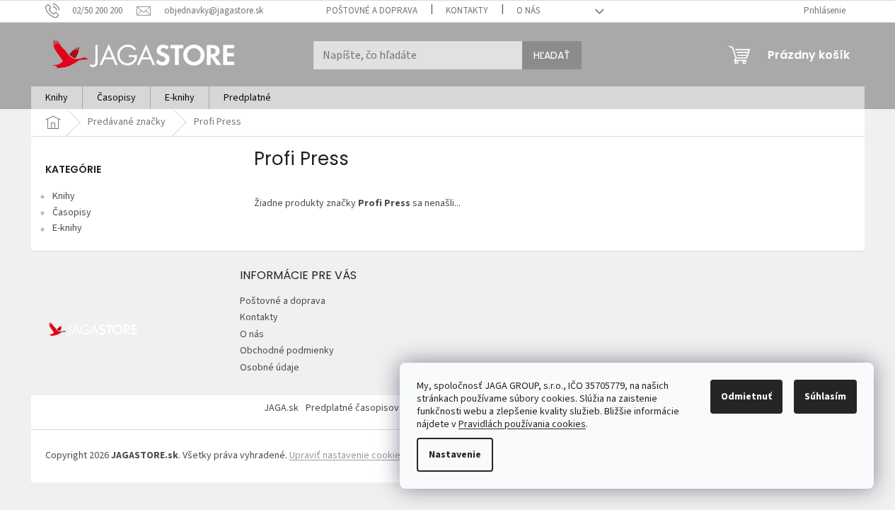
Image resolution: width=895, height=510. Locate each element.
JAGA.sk (281, 408)
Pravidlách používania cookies (522, 424)
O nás (528, 10)
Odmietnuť (746, 397)
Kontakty (467, 10)
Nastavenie (455, 455)
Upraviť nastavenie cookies (347, 455)
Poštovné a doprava (371, 10)
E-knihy (67, 228)
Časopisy (71, 212)
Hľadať (551, 55)
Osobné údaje (269, 368)
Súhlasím (825, 397)
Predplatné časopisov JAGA (365, 408)
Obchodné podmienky (287, 351)
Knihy (63, 196)
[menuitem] (56, 97)
